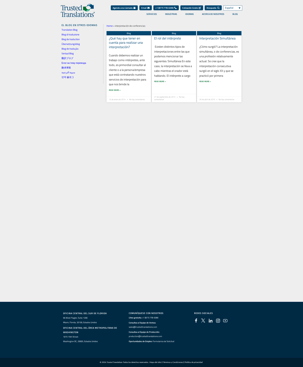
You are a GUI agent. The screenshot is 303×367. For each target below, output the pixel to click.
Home (110, 26)
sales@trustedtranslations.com (143, 326)
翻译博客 (66, 67)
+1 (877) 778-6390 (164, 7)
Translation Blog (69, 30)
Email (144, 7)
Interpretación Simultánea (217, 38)
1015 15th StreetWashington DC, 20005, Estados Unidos (80, 339)
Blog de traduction (71, 39)
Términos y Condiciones (173, 362)
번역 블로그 (68, 77)
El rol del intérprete (167, 38)
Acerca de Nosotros (213, 14)
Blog (235, 14)
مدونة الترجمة (68, 72)
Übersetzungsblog (71, 44)
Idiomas (189, 14)
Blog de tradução (70, 49)
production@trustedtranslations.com (145, 336)
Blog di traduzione (70, 34)
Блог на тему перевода (74, 63)
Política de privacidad (194, 362)
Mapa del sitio (155, 362)
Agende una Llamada (123, 7)
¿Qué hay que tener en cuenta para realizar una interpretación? (126, 42)
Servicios (151, 14)
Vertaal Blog (68, 53)
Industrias (171, 14)
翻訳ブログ (67, 58)
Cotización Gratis (190, 7)
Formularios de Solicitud (163, 341)
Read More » (115, 90)
